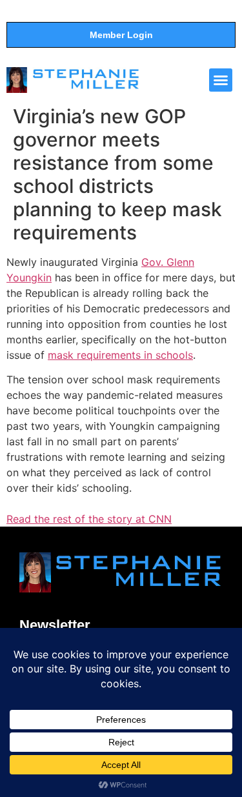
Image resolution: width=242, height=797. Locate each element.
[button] (220, 80)
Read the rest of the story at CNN (89, 518)
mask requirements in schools (120, 354)
